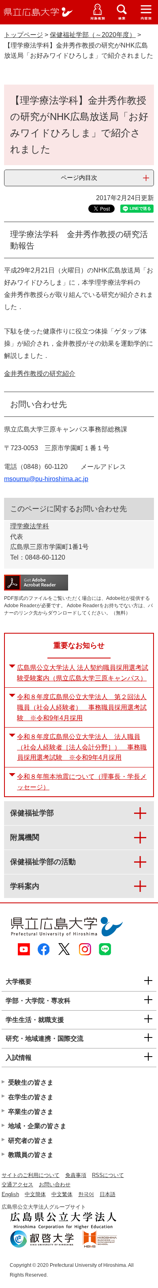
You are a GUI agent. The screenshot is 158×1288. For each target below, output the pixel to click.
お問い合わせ (54, 1184)
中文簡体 (35, 1194)
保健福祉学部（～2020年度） (93, 34)
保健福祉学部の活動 (43, 862)
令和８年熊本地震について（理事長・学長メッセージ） (82, 782)
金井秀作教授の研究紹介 (39, 373)
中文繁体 (62, 1194)
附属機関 (24, 837)
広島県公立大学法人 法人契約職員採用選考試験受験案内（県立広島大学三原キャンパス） (82, 673)
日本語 (107, 1194)
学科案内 (24, 886)
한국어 (86, 1194)
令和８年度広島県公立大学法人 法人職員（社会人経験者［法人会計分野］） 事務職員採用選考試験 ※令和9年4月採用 (82, 747)
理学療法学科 (29, 526)
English (10, 1194)
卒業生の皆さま (30, 1111)
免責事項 (75, 1175)
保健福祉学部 (32, 813)
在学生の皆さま (30, 1097)
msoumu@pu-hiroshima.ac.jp (46, 478)
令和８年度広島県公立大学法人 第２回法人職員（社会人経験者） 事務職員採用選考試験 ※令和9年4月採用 (82, 707)
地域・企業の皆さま (37, 1125)
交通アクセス (17, 1184)
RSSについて (108, 1175)
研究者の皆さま (30, 1140)
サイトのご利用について (31, 1175)
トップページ (23, 34)
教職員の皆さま (30, 1154)
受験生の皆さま (30, 1082)
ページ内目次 (79, 177)
